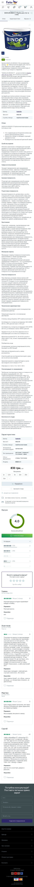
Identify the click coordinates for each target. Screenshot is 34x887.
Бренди (4, 834)
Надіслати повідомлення (17, 821)
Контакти (4, 863)
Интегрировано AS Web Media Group (17, 883)
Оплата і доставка (7, 857)
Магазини (5, 840)
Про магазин (6, 846)
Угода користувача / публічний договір (17, 876)
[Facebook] (21, 873)
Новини (4, 851)
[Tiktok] (18, 873)
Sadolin (19, 111)
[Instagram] (12, 873)
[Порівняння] (14, 7)
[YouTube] (15, 873)
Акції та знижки (6, 829)
